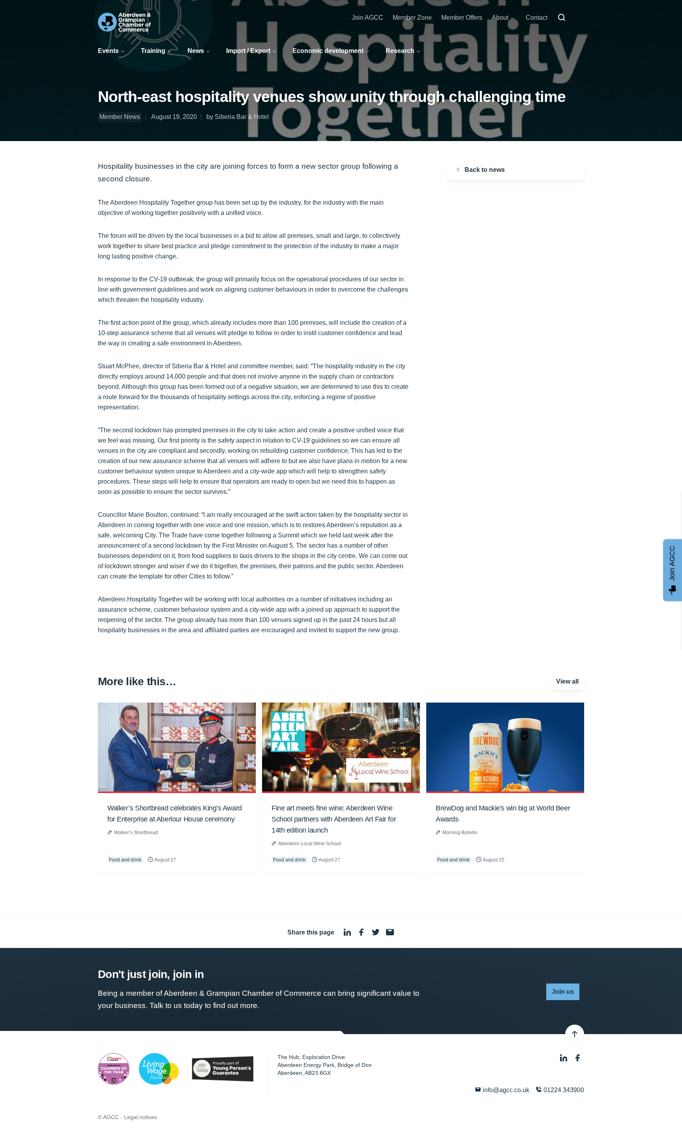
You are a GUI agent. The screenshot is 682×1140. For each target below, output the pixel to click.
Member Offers (461, 17)
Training (153, 50)
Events (108, 50)
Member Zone (412, 17)
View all (567, 681)
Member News (119, 116)
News (195, 50)
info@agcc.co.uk (505, 1090)
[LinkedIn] (564, 1058)
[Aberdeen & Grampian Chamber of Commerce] (124, 22)
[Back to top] (574, 1034)
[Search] (561, 18)
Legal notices (140, 1117)
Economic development (327, 50)
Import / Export (248, 50)
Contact (536, 17)
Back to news (484, 169)
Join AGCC (367, 17)
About (500, 17)
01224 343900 (563, 1090)
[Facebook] (578, 1058)
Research (400, 50)
